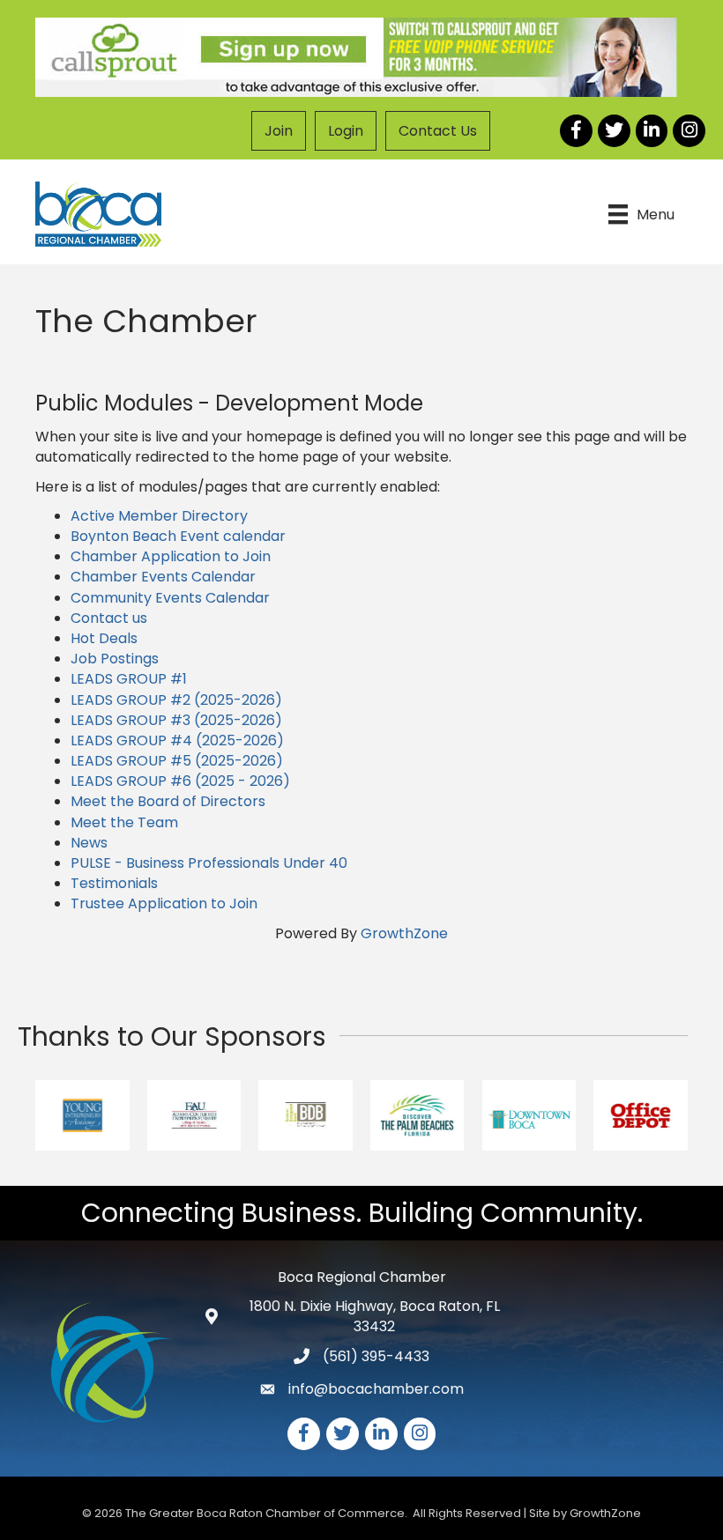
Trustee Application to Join (164, 903)
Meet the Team (124, 822)
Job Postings (115, 658)
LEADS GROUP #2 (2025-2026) (176, 700)
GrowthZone (404, 933)
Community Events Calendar (170, 598)
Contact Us (438, 131)
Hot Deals (104, 638)
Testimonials (114, 883)
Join (279, 131)
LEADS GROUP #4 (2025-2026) (177, 740)
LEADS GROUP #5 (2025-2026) (177, 761)
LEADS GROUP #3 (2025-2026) (176, 720)
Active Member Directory (159, 516)
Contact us (109, 618)
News (89, 843)
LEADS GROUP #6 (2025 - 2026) (180, 781)
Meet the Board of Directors (168, 801)
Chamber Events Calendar (163, 576)
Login (345, 131)
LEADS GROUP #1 (129, 679)
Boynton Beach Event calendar (178, 536)
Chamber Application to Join (171, 556)
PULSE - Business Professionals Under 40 (209, 863)
